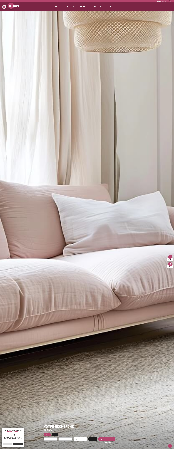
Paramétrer (7, 444)
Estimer (55, 435)
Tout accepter (18, 444)
